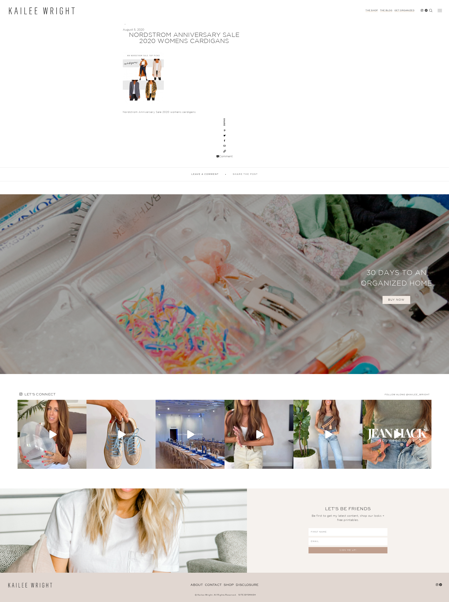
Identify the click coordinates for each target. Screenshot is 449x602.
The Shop (372, 10)
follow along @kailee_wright (407, 395)
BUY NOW (396, 300)
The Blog (386, 10)
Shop (229, 585)
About (196, 585)
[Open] (52, 434)
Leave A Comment (205, 174)
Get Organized (404, 10)
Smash (251, 595)
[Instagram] (83, 464)
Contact (213, 585)
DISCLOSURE (247, 585)
